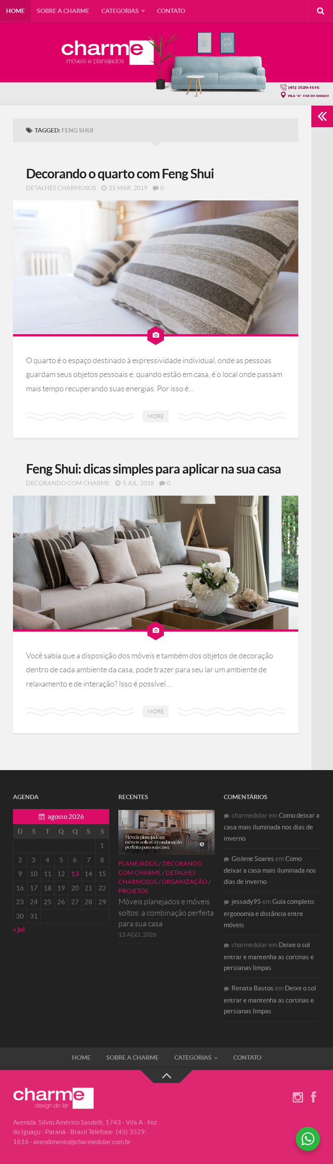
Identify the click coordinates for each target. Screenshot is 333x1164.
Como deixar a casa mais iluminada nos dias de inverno (272, 827)
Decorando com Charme (68, 483)
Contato (171, 10)
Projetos (133, 890)
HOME (15, 10)
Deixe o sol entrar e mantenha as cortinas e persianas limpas (269, 956)
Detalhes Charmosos (61, 187)
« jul (19, 929)
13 (75, 873)
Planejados (137, 863)
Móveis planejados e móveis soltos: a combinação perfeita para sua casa (166, 912)
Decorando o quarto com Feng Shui (120, 173)
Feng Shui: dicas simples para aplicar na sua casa (153, 468)
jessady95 (246, 901)
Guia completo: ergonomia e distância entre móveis (269, 913)
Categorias (120, 10)
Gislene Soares (253, 858)
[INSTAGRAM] (298, 1098)
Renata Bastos (253, 988)
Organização (184, 881)
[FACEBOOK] (313, 1098)
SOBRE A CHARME (63, 10)
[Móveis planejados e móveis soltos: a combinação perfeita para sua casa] (166, 832)
